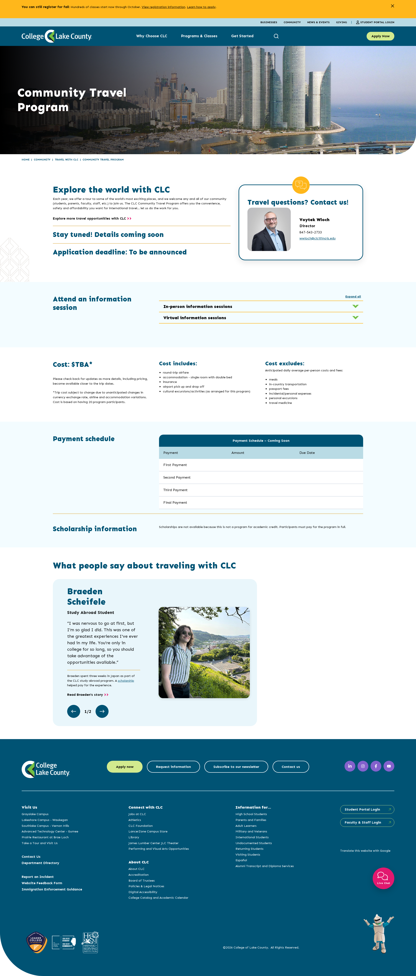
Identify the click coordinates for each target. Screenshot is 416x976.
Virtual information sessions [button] (194, 317)
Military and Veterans (251, 831)
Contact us (291, 767)
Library (133, 837)
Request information (173, 767)
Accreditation (138, 875)
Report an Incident (38, 877)
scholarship (126, 681)
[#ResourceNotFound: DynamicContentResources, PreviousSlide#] (73, 711)
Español (241, 860)
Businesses (268, 22)
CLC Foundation (140, 826)
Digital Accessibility (142, 892)
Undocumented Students (254, 843)
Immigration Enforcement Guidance (52, 889)
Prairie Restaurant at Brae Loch (45, 837)
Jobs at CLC (137, 814)
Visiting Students (248, 854)
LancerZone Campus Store (147, 831)
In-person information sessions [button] (197, 306)
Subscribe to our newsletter (236, 767)
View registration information (163, 7)
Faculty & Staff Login (363, 822)
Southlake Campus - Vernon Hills (45, 826)
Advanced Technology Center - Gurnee (50, 831)
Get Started (242, 36)
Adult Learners (246, 826)
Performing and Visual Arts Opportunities (158, 849)
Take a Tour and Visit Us (40, 843)
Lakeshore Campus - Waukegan (45, 820)
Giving (341, 22)
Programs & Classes (199, 36)
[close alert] (392, 6)
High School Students (251, 814)
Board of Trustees (141, 880)
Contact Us (31, 857)
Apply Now (380, 36)
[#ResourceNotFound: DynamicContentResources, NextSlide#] (102, 711)
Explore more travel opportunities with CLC (89, 218)
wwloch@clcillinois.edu (317, 238)
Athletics (134, 820)
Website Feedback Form (42, 883)
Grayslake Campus (35, 814)
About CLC (136, 869)
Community (292, 22)
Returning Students (249, 849)
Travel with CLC (66, 159)
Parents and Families (251, 820)
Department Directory (40, 863)
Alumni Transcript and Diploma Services (265, 866)
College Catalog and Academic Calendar (158, 898)
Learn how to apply (201, 7)
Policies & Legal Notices (146, 886)
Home (25, 159)
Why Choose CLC (151, 36)
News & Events (318, 22)
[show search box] (277, 36)
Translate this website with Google (365, 851)
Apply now (124, 767)
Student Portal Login (377, 22)
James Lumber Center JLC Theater (153, 843)
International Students (252, 837)
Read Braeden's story (85, 695)
